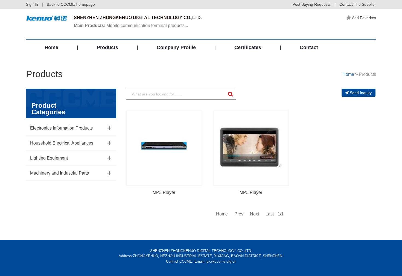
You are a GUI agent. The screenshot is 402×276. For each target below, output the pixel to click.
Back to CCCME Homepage (71, 4)
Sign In (32, 4)
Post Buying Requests (312, 4)
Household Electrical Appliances (61, 143)
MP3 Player (164, 192)
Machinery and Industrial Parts (59, 173)
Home (51, 47)
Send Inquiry (361, 93)
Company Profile (176, 47)
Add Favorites (364, 18)
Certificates (247, 47)
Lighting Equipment (49, 158)
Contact (309, 47)
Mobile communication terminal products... (131, 25)
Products (107, 47)
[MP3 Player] (164, 148)
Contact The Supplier (357, 4)
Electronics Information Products (61, 128)
